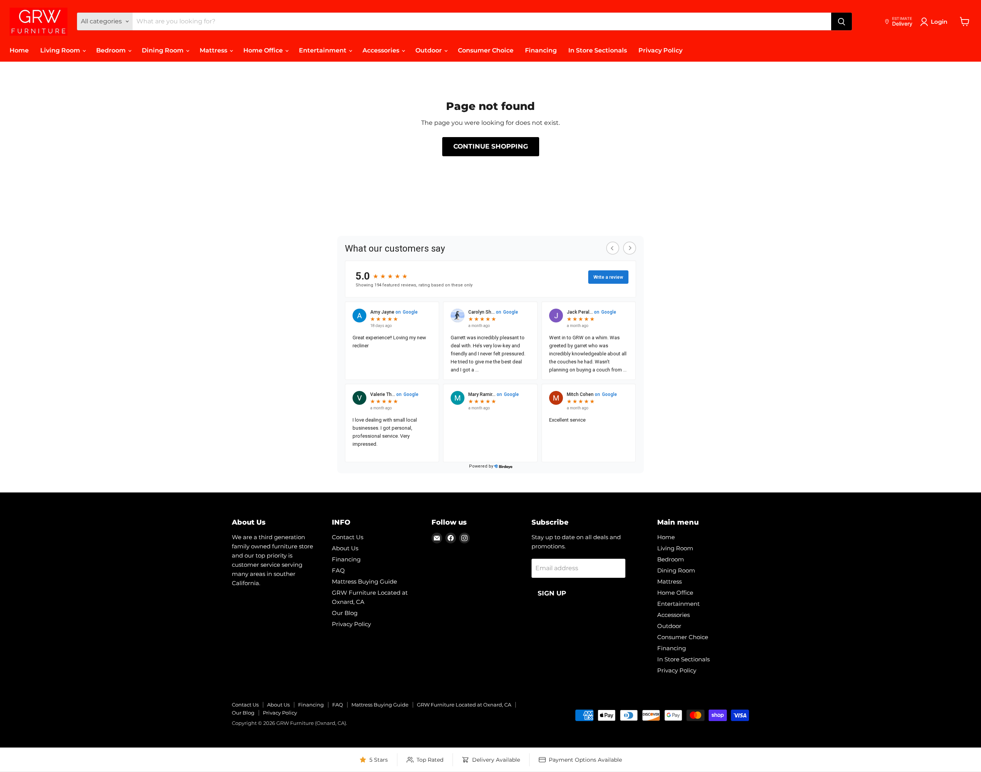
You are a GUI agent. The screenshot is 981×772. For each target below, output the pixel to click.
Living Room (61, 50)
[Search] (841, 21)
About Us (345, 548)
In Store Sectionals (597, 50)
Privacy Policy (660, 50)
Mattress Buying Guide (364, 581)
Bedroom (111, 50)
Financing (541, 50)
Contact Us (347, 537)
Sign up (552, 593)
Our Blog (345, 613)
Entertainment (323, 50)
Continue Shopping (490, 146)
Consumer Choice (485, 50)
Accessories (382, 50)
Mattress (214, 50)
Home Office (263, 50)
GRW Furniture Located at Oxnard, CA (464, 705)
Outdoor (429, 50)
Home (19, 50)
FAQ (338, 570)
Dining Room (163, 50)
